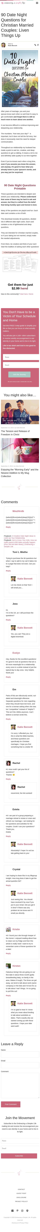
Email (3, 1061)
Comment (5, 1071)
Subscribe (19, 1156)
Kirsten (16, 966)
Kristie (16, 929)
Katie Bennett (12, 45)
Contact (21, 1189)
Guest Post (21, 1193)
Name (3, 1050)
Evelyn (16, 653)
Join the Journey (19, 374)
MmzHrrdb (18, 511)
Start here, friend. (27, 294)
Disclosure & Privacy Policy (20, 1223)
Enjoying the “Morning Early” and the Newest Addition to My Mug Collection (19, 473)
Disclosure (21, 1197)
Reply (8, 527)
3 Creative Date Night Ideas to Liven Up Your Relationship (19, 537)
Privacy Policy (21, 1201)
